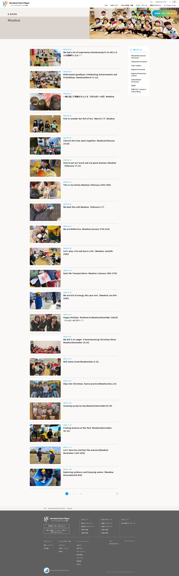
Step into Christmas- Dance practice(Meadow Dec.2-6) (89, 383)
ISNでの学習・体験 (127, 5)
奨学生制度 (80, 554)
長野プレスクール (106, 523)
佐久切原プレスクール (128, 523)
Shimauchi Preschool (139, 62)
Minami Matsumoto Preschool (56, 508)
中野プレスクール (106, 526)
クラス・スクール (141, 5)
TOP (106, 5)
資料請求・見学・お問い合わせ (56, 526)
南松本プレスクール (87, 526)
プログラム (62, 545)
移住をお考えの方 (161, 2)
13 (81, 494)
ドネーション (80, 558)
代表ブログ (80, 548)
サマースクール (81, 551)
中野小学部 (104, 530)
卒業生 (60, 551)
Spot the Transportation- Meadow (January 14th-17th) (90, 273)
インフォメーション (170, 5)
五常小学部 (84, 530)
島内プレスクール (86, 523)
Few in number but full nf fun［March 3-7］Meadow (89, 118)
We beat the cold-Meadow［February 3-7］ (84, 207)
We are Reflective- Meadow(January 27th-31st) (86, 229)
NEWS (133, 86)
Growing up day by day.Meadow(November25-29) (87, 405)
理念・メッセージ (48, 545)
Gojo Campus (136, 65)
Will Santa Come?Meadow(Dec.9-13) (81, 361)
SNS (151, 2)
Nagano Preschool (138, 69)
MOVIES (79, 564)
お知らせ (79, 545)
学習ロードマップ (63, 548)
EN (171, 2)
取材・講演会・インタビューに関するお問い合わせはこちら (57, 531)
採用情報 (79, 561)
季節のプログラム (155, 5)
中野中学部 (104, 533)
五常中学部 (84, 533)
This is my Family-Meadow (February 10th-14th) (87, 185)
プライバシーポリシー (129, 541)
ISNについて (114, 5)
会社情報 (46, 548)
